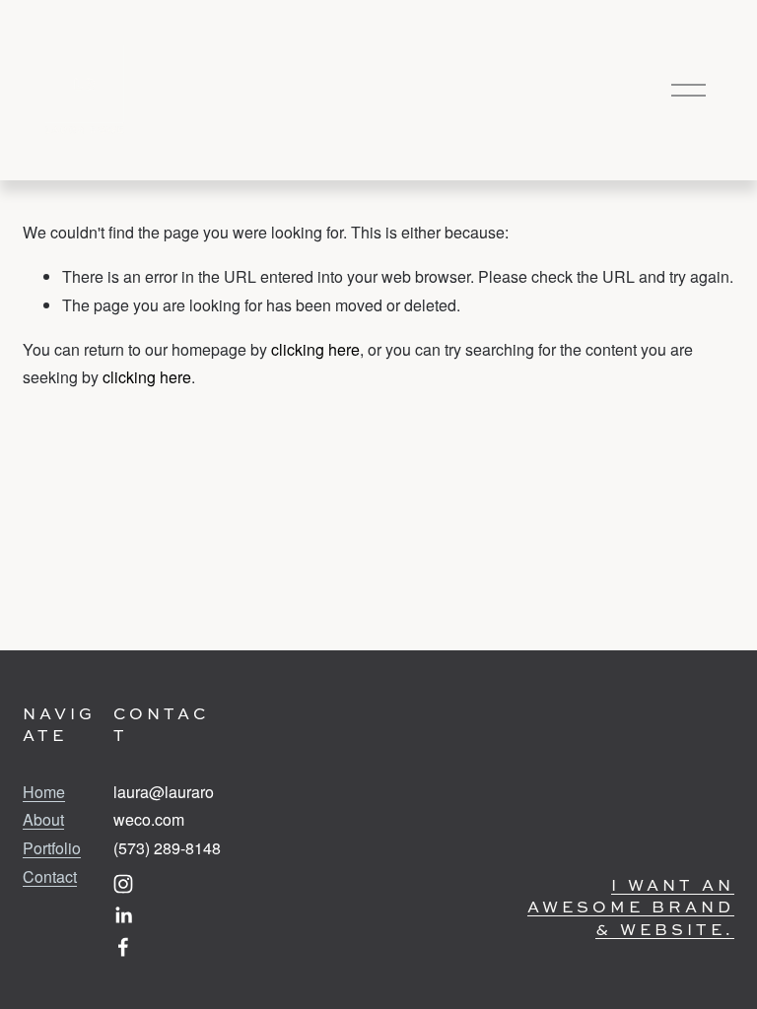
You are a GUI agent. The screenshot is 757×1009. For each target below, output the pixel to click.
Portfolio (52, 848)
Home (44, 791)
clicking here (315, 349)
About (43, 819)
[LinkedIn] (123, 915)
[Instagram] (123, 884)
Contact (50, 876)
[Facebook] (123, 947)
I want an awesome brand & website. (630, 907)
